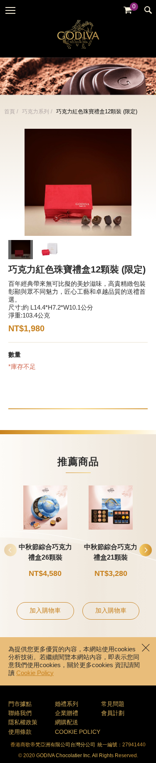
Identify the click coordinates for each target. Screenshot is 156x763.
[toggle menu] (10, 10)
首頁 (9, 112)
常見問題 (112, 704)
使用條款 (20, 732)
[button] (145, 550)
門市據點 (20, 704)
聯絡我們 (20, 713)
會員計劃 (112, 713)
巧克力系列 (35, 112)
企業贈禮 (66, 713)
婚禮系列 (66, 704)
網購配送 (66, 723)
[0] (128, 10)
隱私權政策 (22, 723)
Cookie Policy (35, 673)
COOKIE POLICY (77, 732)
